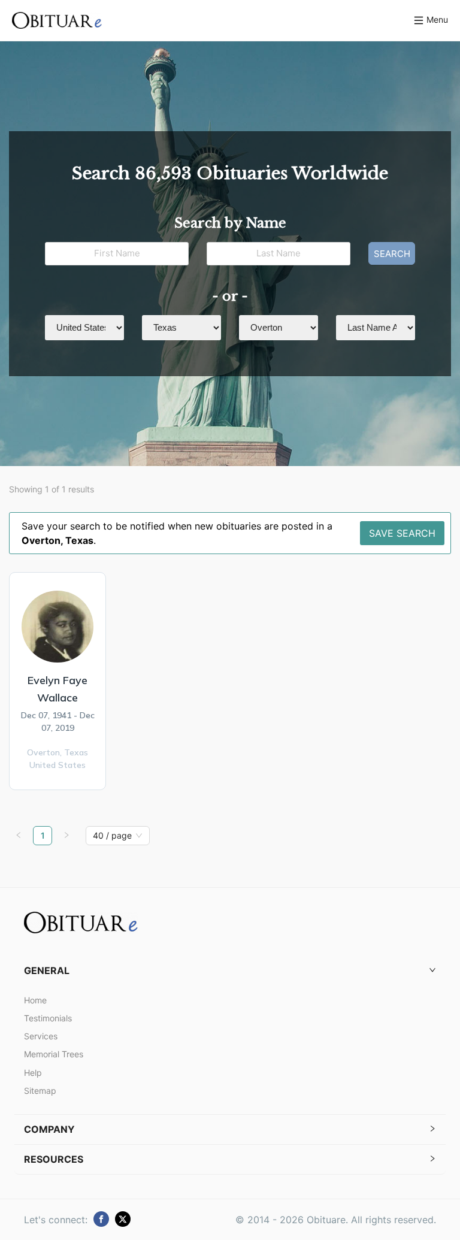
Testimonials (48, 1018)
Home (35, 1000)
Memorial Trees (53, 1054)
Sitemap (40, 1090)
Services (41, 1036)
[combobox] (112, 835)
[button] (230, 970)
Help (33, 1072)
